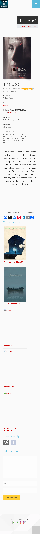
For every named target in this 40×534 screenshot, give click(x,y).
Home (23, 26)
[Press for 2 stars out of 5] (25, 89)
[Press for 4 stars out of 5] (29, 89)
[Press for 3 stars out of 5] (27, 89)
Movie (29, 26)
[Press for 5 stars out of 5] (32, 89)
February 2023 (13, 112)
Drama (5, 105)
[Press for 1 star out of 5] (22, 89)
